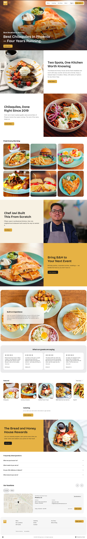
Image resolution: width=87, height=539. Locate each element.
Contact (35, 524)
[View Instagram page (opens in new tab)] (3, 537)
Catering (54, 3)
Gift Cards (18, 524)
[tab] (6, 490)
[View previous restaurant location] (77, 485)
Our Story (60, 3)
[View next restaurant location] (82, 485)
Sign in (72, 3)
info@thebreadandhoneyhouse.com (59, 503)
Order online (78, 508)
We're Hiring (54, 522)
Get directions (77, 496)
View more (7, 363)
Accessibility (26, 531)
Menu (48, 3)
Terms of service (19, 531)
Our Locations (19, 522)
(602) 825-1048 (55, 502)
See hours (70, 508)
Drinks (35, 522)
